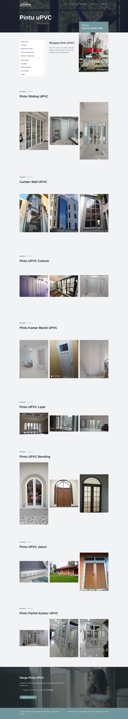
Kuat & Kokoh (25, 71)
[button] (32, 41)
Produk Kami (83, 4)
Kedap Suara (24, 41)
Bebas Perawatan (26, 67)
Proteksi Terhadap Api (27, 56)
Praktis (23, 74)
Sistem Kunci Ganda (27, 48)
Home (65, 4)
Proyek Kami (94, 4)
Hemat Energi (25, 60)
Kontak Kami (103, 4)
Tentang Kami (73, 4)
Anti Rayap (24, 63)
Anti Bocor (24, 45)
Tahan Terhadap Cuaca (27, 52)
